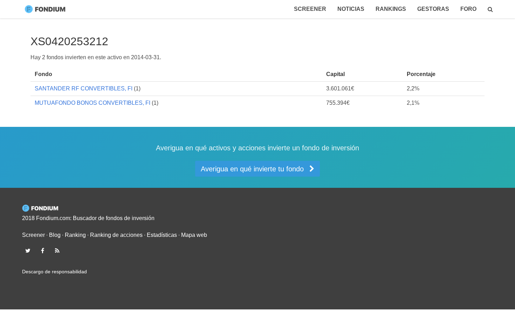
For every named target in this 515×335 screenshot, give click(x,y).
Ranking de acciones (116, 235)
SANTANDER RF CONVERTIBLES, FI (83, 88)
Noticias (350, 9)
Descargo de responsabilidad (54, 271)
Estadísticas (162, 235)
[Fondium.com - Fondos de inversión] (46, 9)
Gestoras (433, 9)
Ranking (75, 235)
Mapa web (194, 235)
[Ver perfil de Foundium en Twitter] (27, 250)
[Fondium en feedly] (57, 250)
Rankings (391, 9)
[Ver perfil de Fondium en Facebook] (42, 250)
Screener (310, 9)
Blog (55, 235)
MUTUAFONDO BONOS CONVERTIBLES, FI (92, 103)
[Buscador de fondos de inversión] (490, 9)
